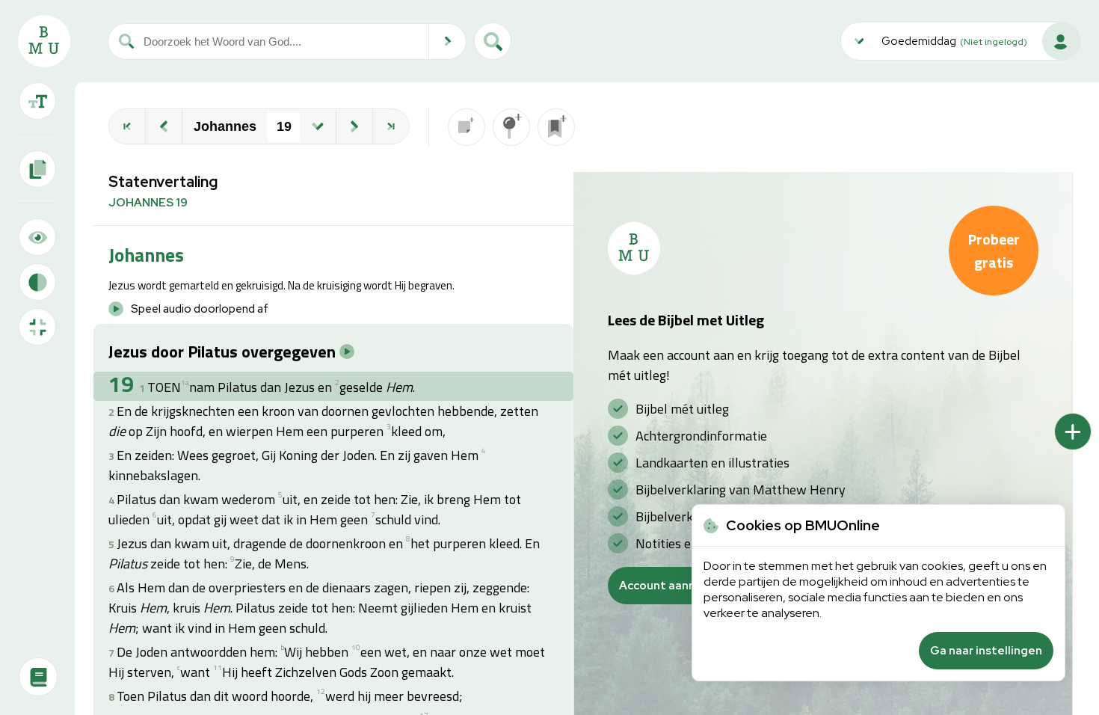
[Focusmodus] (37, 237)
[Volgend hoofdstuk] (354, 126)
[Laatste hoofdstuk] (391, 126)
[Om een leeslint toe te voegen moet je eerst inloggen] (556, 127)
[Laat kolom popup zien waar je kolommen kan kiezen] (1073, 431)
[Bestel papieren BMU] (38, 676)
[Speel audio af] (346, 351)
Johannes (225, 126)
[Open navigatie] (318, 126)
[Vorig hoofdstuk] (164, 126)
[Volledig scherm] (37, 327)
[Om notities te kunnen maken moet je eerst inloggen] (466, 127)
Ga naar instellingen (986, 650)
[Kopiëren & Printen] (37, 169)
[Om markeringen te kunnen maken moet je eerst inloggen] (511, 127)
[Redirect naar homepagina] (44, 41)
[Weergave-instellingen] (37, 101)
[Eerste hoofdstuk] (127, 126)
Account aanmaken (672, 585)
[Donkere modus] (37, 282)
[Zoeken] (448, 41)
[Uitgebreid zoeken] (492, 41)
